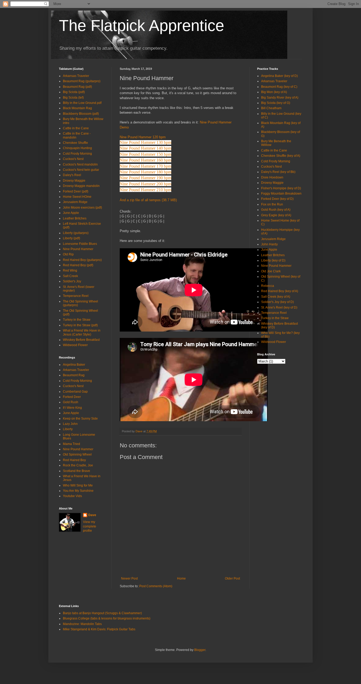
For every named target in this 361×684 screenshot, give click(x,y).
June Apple (71, 213)
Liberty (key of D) (273, 260)
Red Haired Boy (74, 460)
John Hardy (269, 244)
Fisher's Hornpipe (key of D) (281, 188)
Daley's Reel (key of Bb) (278, 172)
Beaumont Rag (74, 375)
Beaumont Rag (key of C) (279, 87)
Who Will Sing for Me (78, 485)
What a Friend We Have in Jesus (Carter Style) (81, 332)
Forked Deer (72, 397)
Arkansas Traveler (76, 76)
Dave (92, 515)
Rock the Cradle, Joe (78, 465)
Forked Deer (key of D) (277, 199)
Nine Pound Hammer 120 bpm (143, 137)
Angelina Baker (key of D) (279, 76)
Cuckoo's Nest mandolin (80, 164)
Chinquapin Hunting (77, 148)
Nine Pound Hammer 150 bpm (145, 154)
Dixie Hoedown (272, 177)
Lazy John (70, 424)
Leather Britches (74, 218)
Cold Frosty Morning (77, 153)
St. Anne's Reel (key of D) (279, 307)
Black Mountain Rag (77, 108)
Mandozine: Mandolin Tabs (82, 624)
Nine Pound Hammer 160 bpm (145, 160)
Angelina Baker (74, 364)
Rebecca (267, 286)
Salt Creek (70, 276)
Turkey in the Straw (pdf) (80, 325)
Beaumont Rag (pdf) (77, 87)
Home (181, 578)
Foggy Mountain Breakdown (281, 193)
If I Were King (72, 408)
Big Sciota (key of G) (275, 103)
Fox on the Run (272, 204)
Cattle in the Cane (76, 128)
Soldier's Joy (72, 281)
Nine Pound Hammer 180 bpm (145, 172)
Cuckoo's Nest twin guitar (81, 170)
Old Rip (68, 254)
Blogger (199, 650)
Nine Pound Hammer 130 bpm (145, 142)
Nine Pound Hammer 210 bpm (145, 189)
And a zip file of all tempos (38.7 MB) (148, 200)
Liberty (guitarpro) (76, 233)
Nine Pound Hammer (78, 249)
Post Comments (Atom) (155, 586)
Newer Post (129, 578)
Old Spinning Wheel (77, 454)
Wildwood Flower (75, 345)
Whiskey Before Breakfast (81, 340)
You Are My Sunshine (78, 491)
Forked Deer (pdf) (75, 191)
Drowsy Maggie (74, 180)
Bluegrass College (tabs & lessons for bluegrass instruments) (106, 618)
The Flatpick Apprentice (141, 25)
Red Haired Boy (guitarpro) (82, 260)
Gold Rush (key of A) (275, 210)
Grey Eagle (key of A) (276, 215)
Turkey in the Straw (76, 320)
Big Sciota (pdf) (74, 92)
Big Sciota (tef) (73, 97)
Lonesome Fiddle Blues (80, 244)
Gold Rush (70, 402)
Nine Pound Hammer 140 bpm (145, 148)
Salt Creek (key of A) (275, 297)
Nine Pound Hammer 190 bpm (145, 178)
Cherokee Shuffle (75, 143)
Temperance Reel (76, 296)
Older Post (232, 578)
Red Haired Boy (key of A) (279, 291)
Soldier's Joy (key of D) (277, 302)
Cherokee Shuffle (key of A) (280, 156)
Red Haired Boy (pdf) (78, 265)
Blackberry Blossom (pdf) (81, 114)
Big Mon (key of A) (274, 92)
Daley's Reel (72, 175)
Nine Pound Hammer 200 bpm (145, 184)
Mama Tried (71, 444)
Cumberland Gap (75, 391)
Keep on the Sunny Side (80, 418)
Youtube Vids (72, 496)
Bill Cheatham (271, 108)
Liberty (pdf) (71, 238)
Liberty (68, 429)
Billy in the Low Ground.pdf (82, 103)
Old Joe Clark (271, 271)
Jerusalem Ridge (75, 202)
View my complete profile (89, 526)
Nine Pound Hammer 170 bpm (145, 166)
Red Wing (70, 270)
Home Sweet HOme (77, 197)
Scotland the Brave (76, 471)
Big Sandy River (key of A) (279, 97)
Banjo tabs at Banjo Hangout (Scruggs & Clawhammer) (102, 613)
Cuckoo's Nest (73, 159)
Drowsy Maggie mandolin (81, 186)
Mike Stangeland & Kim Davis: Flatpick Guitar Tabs (99, 629)
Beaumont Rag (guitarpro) (81, 81)
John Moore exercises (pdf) (82, 207)
